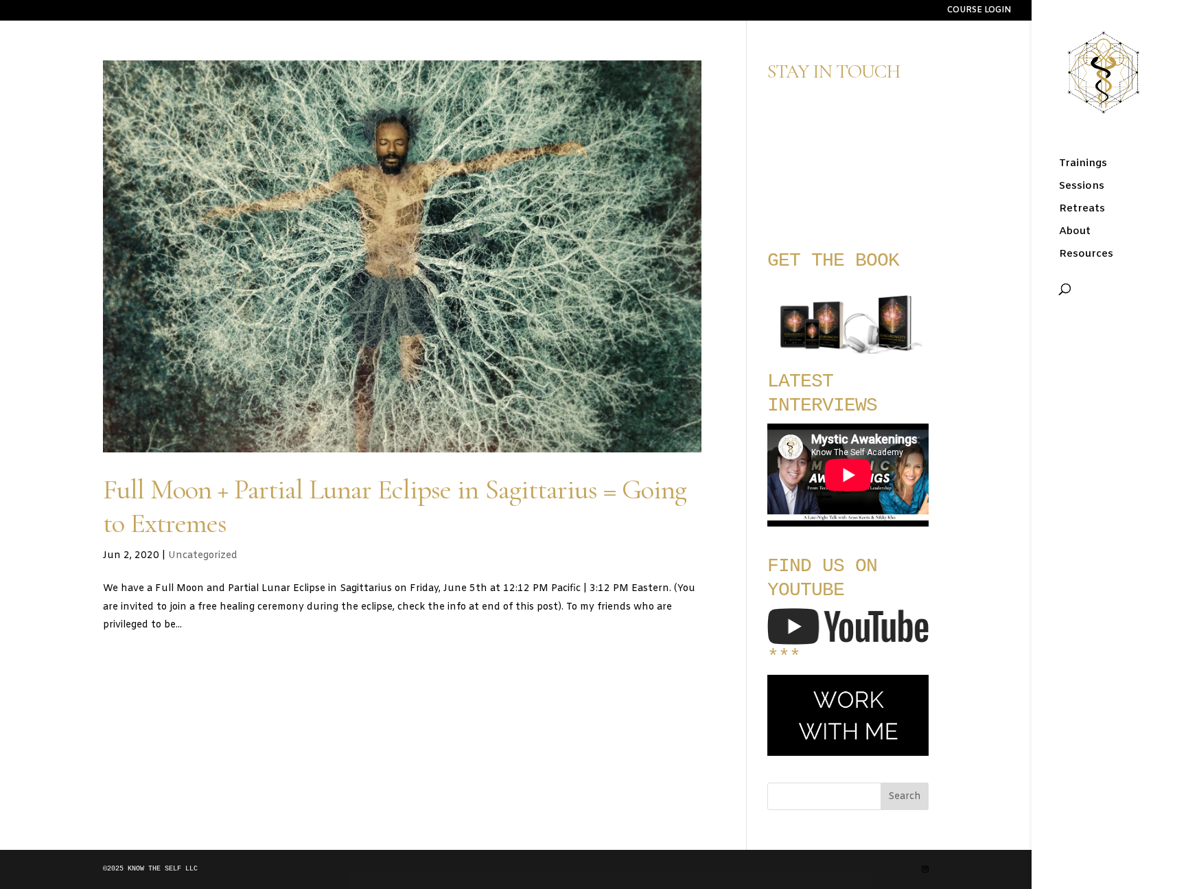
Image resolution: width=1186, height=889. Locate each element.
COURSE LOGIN (979, 11)
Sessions (1081, 187)
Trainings (1083, 164)
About (1075, 232)
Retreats (1082, 210)
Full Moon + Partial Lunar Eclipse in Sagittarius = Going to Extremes (394, 506)
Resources (1086, 255)
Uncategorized (202, 555)
